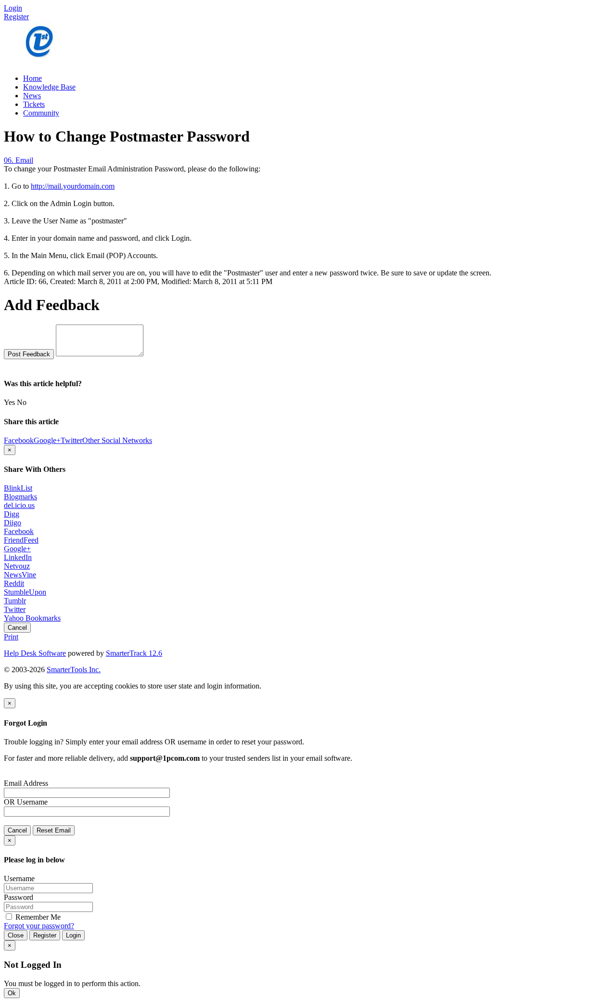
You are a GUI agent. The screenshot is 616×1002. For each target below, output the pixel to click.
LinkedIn (18, 557)
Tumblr (15, 601)
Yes (9, 402)
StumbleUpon (25, 592)
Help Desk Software (35, 653)
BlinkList (18, 488)
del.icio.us (19, 505)
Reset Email (54, 830)
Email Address (26, 783)
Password (18, 897)
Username (32, 802)
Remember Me (37, 917)
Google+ (17, 549)
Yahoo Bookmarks (32, 618)
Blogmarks (20, 497)
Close (16, 935)
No (21, 402)
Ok (12, 993)
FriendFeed (21, 540)
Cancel (17, 627)
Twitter (15, 609)
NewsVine (20, 575)
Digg (11, 514)
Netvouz (17, 566)
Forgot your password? (39, 926)
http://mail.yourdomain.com (73, 186)
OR (9, 802)
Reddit (14, 583)
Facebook (19, 531)
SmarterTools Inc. (74, 669)
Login (73, 935)
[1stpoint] (38, 62)
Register (16, 17)
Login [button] (13, 8)
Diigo (12, 523)
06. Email (18, 160)
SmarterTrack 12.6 (134, 653)
